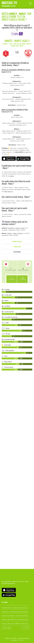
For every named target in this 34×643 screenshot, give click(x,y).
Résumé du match (17, 241)
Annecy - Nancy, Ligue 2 (17, 41)
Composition (17, 247)
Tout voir (6, 628)
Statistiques (17, 252)
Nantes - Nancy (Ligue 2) (15, 233)
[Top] (29, 639)
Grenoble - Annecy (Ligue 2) (17, 228)
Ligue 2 (11, 176)
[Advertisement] (17, 456)
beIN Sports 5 (8, 191)
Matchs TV (9, 3)
